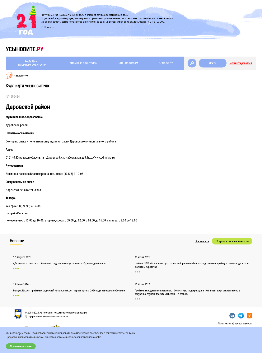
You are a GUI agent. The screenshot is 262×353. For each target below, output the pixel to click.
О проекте (166, 63)
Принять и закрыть (20, 346)
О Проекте (47, 27)
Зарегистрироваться (240, 63)
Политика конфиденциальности (235, 323)
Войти (212, 63)
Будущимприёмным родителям (31, 63)
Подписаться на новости (232, 241)
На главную (20, 75)
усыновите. (24, 49)
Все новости (202, 241)
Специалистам (128, 63)
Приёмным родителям (82, 63)
